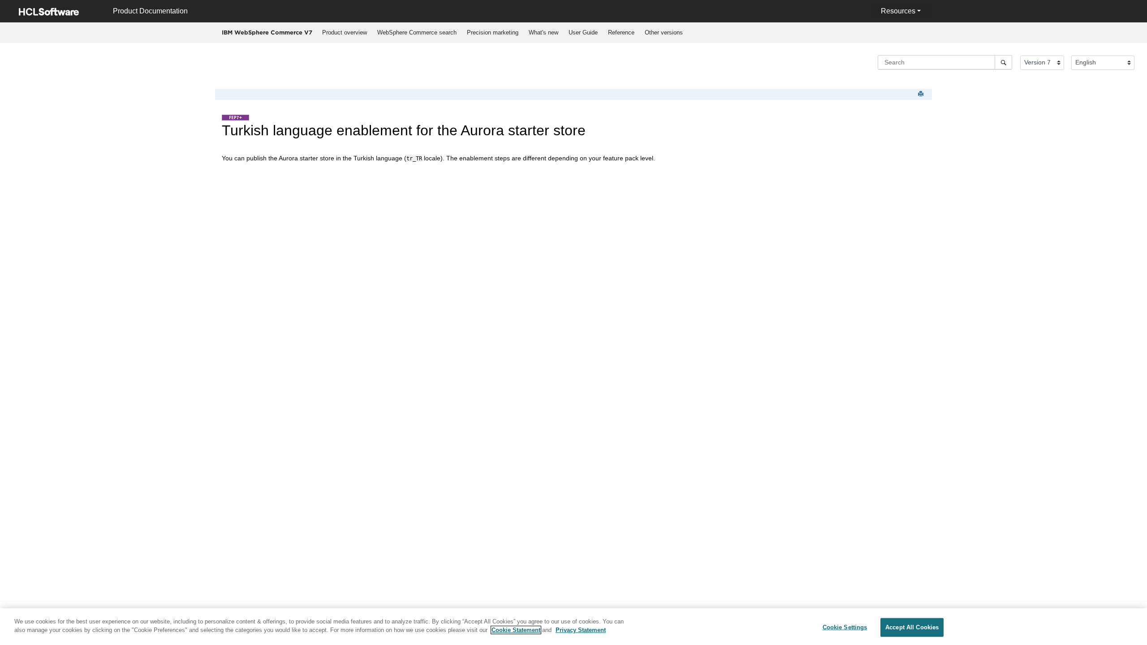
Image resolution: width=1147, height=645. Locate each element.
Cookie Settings (845, 627)
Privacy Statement (581, 630)
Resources (898, 11)
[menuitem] (344, 32)
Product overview (344, 32)
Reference (621, 32)
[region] (573, 626)
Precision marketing (492, 32)
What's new (543, 32)
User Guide (583, 32)
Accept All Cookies (912, 627)
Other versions (664, 32)
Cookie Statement (516, 630)
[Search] (1003, 62)
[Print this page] (921, 94)
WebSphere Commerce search (417, 32)
